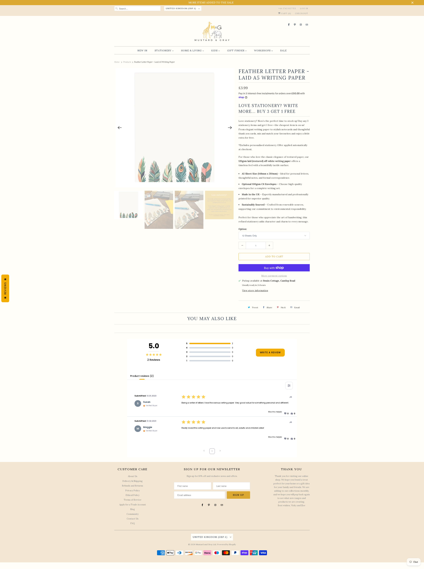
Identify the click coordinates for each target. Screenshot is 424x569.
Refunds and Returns (132, 485)
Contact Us (132, 518)
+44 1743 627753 (287, 8)
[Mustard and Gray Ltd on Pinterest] (295, 24)
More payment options (274, 275)
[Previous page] (204, 451)
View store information (255, 290)
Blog (132, 509)
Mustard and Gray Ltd (206, 544)
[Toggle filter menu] (289, 385)
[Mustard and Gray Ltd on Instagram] (301, 24)
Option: (242, 229)
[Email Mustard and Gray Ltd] (307, 24)
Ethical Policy (132, 495)
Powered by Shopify (226, 544)
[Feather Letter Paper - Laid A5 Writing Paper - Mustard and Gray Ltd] (174, 127)
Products (127, 62)
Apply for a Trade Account (132, 504)
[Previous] (119, 127)
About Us (132, 476)
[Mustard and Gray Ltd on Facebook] (289, 24)
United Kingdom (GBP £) (181, 8)
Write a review (270, 352)
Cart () (285, 13)
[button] (286, 413)
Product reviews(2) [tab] (142, 376)
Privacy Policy (132, 490)
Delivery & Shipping (132, 481)
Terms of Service (132, 499)
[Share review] (291, 397)
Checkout (301, 13)
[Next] (230, 127)
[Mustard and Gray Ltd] (212, 32)
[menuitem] (142, 50)
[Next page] (220, 451)
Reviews (5, 288)
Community (133, 514)
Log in (304, 8)
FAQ (132, 523)
